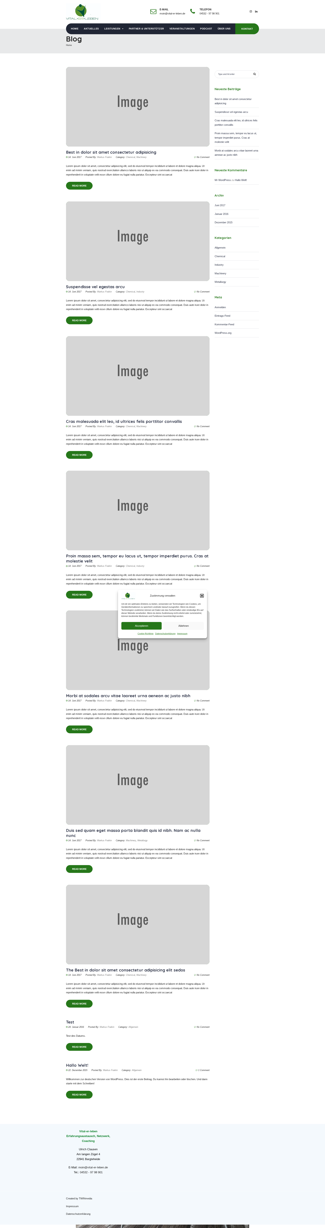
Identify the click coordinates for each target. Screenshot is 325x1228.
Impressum (182, 633)
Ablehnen (183, 625)
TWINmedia (85, 1198)
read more (79, 185)
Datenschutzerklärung (165, 633)
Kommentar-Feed (224, 324)
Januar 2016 (221, 213)
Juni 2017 (220, 205)
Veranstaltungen (182, 28)
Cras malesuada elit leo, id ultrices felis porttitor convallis (124, 421)
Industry (140, 291)
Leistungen (112, 28)
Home (74, 28)
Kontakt (247, 28)
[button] (202, 595)
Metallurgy (142, 840)
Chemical (130, 157)
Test (70, 1022)
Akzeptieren (141, 625)
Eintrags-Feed (222, 315)
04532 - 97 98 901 (91, 1172)
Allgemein (133, 1027)
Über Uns (224, 28)
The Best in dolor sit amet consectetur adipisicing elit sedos (125, 970)
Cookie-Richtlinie (146, 633)
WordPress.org (223, 332)
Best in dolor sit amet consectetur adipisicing (111, 152)
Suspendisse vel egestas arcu (95, 286)
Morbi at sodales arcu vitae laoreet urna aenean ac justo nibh (128, 695)
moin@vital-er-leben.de (93, 1167)
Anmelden (220, 307)
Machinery (141, 157)
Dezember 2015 (223, 222)
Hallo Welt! (77, 1065)
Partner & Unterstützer (146, 28)
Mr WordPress (223, 180)
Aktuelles (91, 28)
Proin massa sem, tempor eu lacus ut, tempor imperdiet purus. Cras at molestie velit (236, 137)
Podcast (206, 28)
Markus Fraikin (104, 157)
